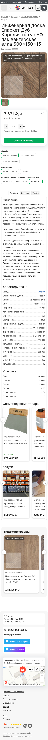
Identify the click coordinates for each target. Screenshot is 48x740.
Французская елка (10, 161)
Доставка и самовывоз (11, 2)
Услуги (6, 706)
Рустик (15, 171)
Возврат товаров (10, 699)
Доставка (25, 193)
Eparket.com (24, 8)
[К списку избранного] (38, 8)
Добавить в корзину (24, 140)
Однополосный (27, 155)
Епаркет (41, 292)
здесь (37, 663)
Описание (13, 193)
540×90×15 (7, 181)
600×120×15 (21, 181)
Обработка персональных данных (17, 736)
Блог (5, 715)
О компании (30, 2)
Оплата (35, 193)
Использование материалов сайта (17, 733)
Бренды (6, 719)
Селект (25, 171)
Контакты (43, 2)
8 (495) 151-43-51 (16, 630)
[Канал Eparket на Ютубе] (30, 726)
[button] (3, 420)
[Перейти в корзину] (44, 8)
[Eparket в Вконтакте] (25, 726)
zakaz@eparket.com (12, 635)
